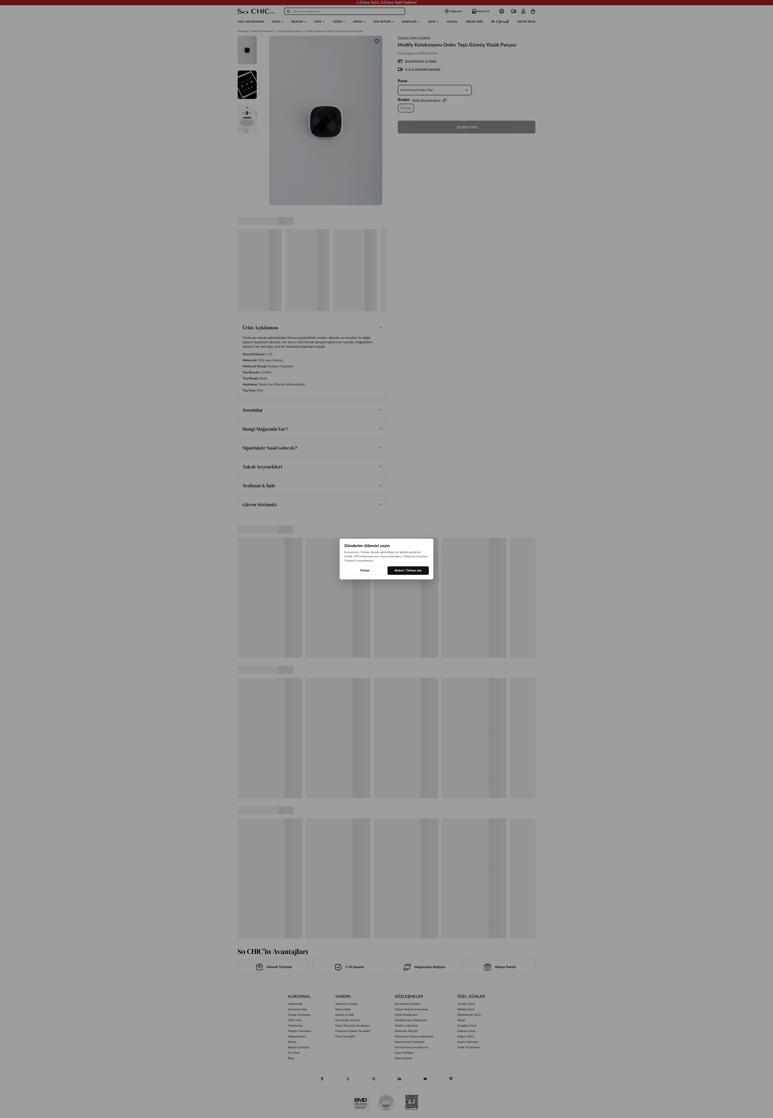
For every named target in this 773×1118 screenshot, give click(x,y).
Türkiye (365, 570)
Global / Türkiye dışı (408, 570)
